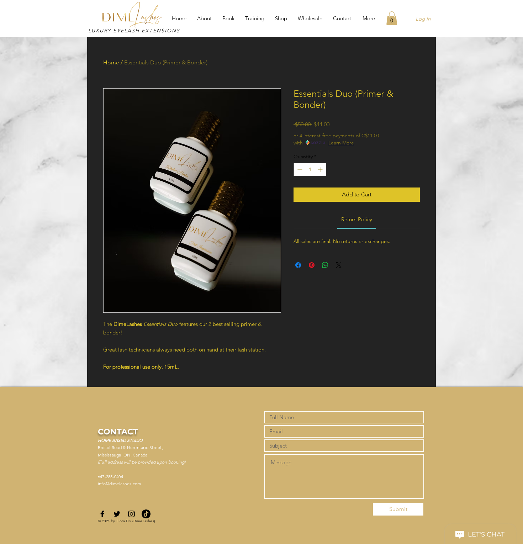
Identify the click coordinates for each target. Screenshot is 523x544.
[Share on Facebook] (298, 265)
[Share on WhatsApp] (325, 265)
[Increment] (320, 169)
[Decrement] (299, 169)
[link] (356, 219)
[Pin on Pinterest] (311, 265)
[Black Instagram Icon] (131, 513)
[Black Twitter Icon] (116, 513)
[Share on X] (338, 265)
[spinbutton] (309, 169)
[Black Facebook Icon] (102, 513)
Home (111, 62)
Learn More (341, 142)
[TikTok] (146, 513)
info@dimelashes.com (119, 483)
